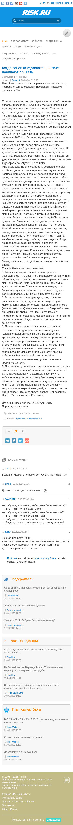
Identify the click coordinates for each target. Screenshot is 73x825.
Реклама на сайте (12, 797)
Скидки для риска (13, 58)
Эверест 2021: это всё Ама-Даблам (24, 605)
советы (35, 413)
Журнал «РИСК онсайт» (16, 794)
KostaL (8, 468)
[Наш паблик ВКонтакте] (2, 3)
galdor (8, 531)
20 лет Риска (9, 809)
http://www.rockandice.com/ (28, 418)
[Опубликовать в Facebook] (14, 440)
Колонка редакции (24, 641)
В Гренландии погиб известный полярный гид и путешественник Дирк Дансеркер (31, 687)
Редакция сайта (15, 610)
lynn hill (11, 413)
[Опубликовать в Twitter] (20, 440)
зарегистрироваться (61, 3)
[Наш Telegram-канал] (25, 3)
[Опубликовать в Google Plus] (27, 440)
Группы (6, 46)
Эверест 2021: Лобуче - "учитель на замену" (29, 620)
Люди (17, 46)
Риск (5, 40)
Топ (54, 53)
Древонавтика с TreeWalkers (20, 752)
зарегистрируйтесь (45, 558)
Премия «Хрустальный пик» (18, 801)
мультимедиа (33, 46)
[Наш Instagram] (16, 3)
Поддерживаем (22, 579)
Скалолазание (9, 76)
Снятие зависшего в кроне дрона (23, 737)
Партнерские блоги (26, 709)
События (37, 40)
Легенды (22, 76)
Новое (24, 53)
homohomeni (13, 595)
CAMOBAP (10, 499)
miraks (8, 484)
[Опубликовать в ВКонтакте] (7, 440)
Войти (43, 3)
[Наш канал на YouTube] (20, 3)
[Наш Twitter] (11, 3)
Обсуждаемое (40, 53)
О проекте (8, 805)
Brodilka (11, 657)
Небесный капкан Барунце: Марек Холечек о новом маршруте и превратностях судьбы (33, 669)
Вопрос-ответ (19, 40)
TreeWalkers (13, 727)
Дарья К (16, 80)
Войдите (12, 558)
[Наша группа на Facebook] (7, 3)
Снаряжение (54, 40)
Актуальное (9, 53)
